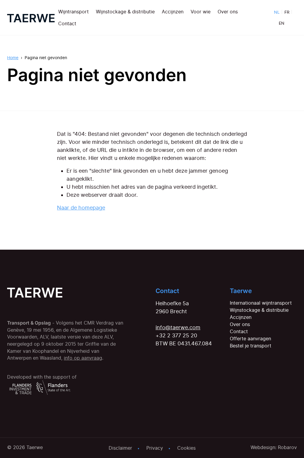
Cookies (186, 448)
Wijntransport (73, 12)
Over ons (228, 12)
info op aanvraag (83, 358)
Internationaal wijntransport (261, 303)
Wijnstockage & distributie (125, 12)
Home (12, 57)
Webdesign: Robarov (274, 447)
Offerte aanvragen (250, 338)
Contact (67, 23)
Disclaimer (120, 448)
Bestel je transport (250, 346)
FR (286, 12)
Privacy (154, 448)
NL (277, 12)
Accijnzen (172, 12)
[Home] (31, 17)
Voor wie (200, 12)
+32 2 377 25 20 (176, 335)
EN (281, 23)
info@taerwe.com (178, 327)
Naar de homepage (81, 207)
